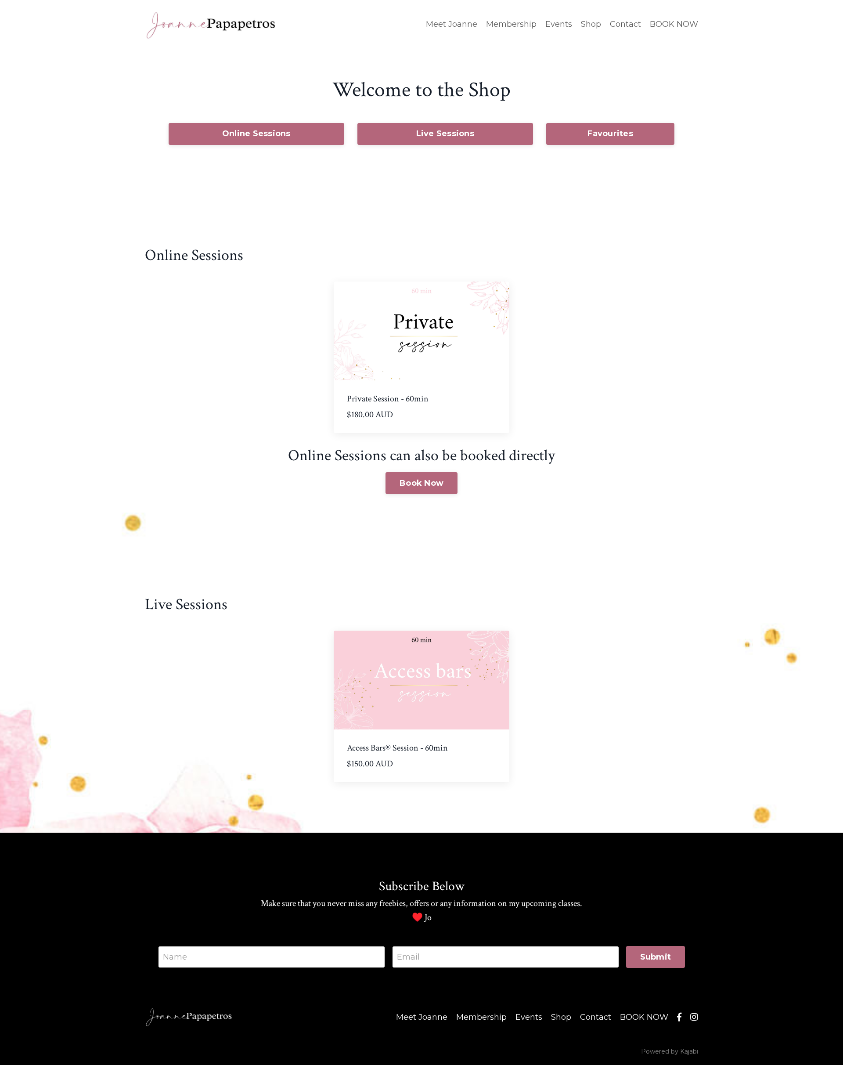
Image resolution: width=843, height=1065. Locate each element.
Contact (625, 24)
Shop (591, 24)
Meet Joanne (451, 24)
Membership (511, 24)
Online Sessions (256, 133)
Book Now (421, 483)
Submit (655, 957)
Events (558, 24)
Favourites (610, 133)
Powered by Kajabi (669, 1051)
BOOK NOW (674, 24)
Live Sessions (445, 133)
